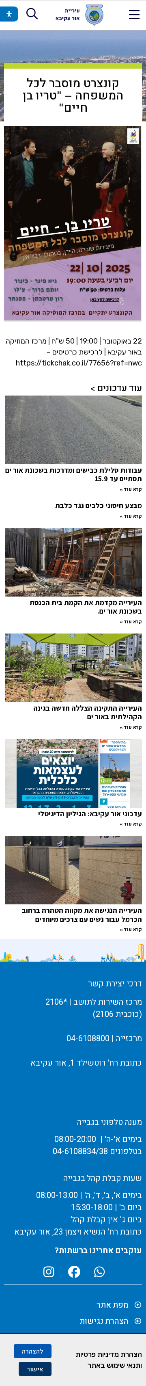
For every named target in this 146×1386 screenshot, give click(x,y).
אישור (35, 1369)
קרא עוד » (131, 489)
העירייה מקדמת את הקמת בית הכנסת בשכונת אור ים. (86, 607)
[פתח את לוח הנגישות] (9, 14)
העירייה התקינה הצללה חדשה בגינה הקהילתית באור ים (87, 712)
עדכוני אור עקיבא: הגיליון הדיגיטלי (90, 813)
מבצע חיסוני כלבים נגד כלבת (98, 505)
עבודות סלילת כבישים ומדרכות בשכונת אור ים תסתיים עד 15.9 (73, 474)
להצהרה (32, 1351)
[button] (134, 15)
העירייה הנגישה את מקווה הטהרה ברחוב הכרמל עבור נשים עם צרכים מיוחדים (82, 915)
